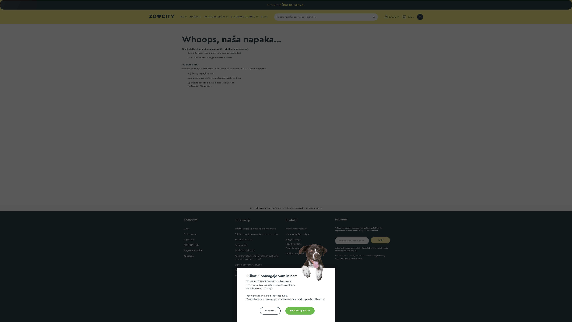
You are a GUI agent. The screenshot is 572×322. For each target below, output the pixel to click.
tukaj (284, 296)
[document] (287, 296)
